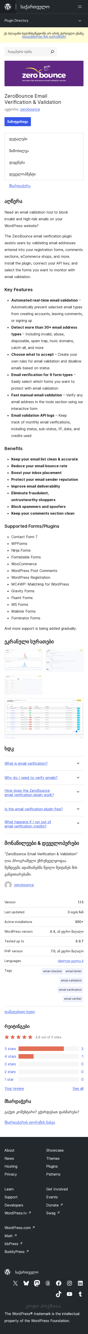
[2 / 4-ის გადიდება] (77, 655)
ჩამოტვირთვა (17, 121)
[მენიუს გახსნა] (81, 7)
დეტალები (18, 139)
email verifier (73, 998)
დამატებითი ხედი (20, 1011)
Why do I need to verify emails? (31, 778)
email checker (52, 971)
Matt (11, 1236)
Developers (14, 1205)
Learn (9, 1189)
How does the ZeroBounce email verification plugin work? (29, 792)
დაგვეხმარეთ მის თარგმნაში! (44, 36)
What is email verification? (26, 763)
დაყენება (17, 162)
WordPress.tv (18, 1213)
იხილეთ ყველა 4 (70, 961)
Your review (14, 1088)
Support (11, 1197)
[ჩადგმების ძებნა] (52, 51)
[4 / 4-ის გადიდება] (77, 704)
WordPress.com (20, 1227)
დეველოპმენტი (22, 174)
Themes (53, 1158)
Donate (54, 1205)
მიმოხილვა (19, 151)
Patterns (53, 1174)
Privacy (11, 1174)
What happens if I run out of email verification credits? (28, 824)
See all (78, 1088)
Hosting (11, 1166)
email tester (74, 971)
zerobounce (30, 109)
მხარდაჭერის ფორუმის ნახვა (30, 1122)
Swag (53, 1213)
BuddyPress (17, 1251)
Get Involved (57, 1189)
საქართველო (27, 1272)
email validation (71, 980)
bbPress (14, 1243)
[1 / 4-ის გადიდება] (36, 655)
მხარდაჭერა (19, 186)
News (9, 1158)
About (9, 1150)
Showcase (55, 1150)
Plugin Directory (16, 20)
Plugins (52, 1166)
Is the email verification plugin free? (34, 809)
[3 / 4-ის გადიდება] (36, 681)
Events (52, 1197)
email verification (70, 989)
